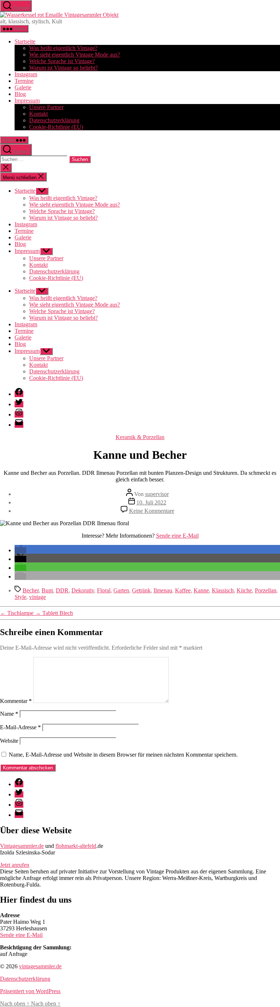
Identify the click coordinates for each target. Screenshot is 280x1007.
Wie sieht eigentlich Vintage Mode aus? (74, 54)
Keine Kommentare (151, 511)
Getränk (141, 590)
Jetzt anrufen (14, 865)
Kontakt (38, 114)
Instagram (26, 74)
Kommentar (16, 701)
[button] (20, 550)
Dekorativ (82, 590)
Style (20, 597)
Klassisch (223, 590)
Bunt (47, 590)
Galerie (23, 87)
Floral (103, 590)
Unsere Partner (46, 107)
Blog (20, 94)
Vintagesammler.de (22, 846)
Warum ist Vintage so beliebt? (63, 68)
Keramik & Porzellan (140, 437)
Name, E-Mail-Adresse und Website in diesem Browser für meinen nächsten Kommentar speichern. (123, 755)
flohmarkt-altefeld (75, 846)
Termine (24, 81)
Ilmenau (162, 590)
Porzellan (265, 590)
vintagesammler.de (40, 966)
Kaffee (183, 590)
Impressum (27, 100)
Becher (31, 590)
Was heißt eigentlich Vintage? (63, 48)
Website (9, 741)
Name (9, 714)
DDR (62, 590)
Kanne (201, 590)
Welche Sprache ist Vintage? (62, 61)
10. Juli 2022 (151, 502)
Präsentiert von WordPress (30, 991)
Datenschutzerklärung (54, 120)
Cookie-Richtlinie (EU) (56, 127)
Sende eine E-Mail (177, 536)
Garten (121, 590)
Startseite (25, 41)
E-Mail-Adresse (20, 727)
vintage (37, 597)
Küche (244, 590)
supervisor (157, 494)
